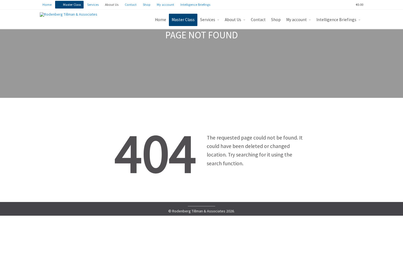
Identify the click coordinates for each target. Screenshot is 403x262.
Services (207, 19)
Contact (258, 19)
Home (160, 19)
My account (296, 19)
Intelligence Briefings (336, 19)
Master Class (183, 19)
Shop (276, 19)
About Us (233, 19)
